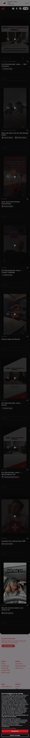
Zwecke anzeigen (15, 735)
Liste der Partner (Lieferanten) (9, 728)
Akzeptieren (15, 731)
